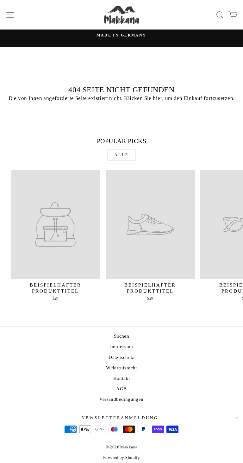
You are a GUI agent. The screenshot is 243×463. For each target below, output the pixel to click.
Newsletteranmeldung (120, 417)
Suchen (121, 336)
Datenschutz (121, 357)
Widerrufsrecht (121, 367)
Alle (121, 155)
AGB (121, 388)
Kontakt (121, 378)
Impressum (121, 346)
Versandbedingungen (121, 399)
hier (157, 98)
